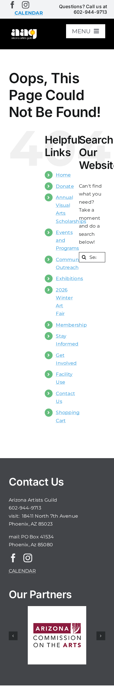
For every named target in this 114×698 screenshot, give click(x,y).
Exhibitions (69, 278)
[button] (13, 635)
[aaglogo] (23, 30)
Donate (65, 186)
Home (63, 175)
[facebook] (12, 4)
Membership (71, 325)
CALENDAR (22, 571)
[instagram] (25, 4)
